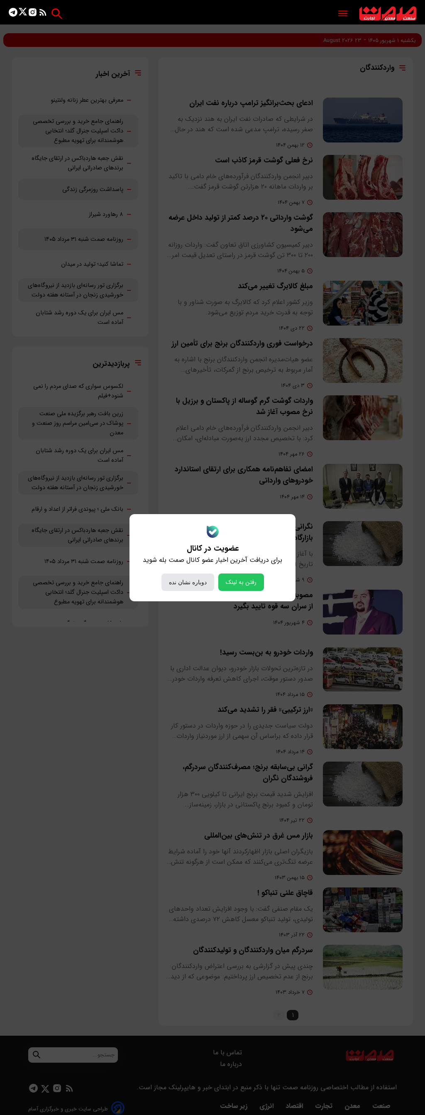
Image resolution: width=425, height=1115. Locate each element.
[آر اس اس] (43, 14)
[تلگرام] (13, 14)
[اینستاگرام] (32, 14)
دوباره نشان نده (188, 582)
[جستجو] (56, 13)
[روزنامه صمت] (388, 14)
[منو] (343, 14)
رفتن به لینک (241, 582)
